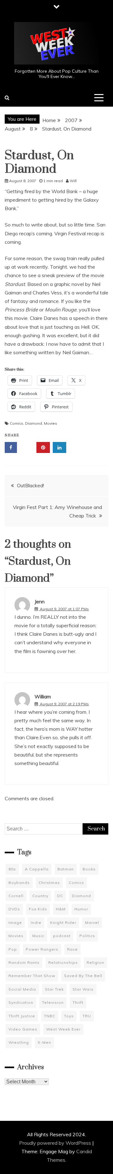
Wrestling (18, 1042)
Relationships (63, 962)
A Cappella (37, 869)
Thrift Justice (21, 1016)
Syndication (20, 1002)
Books (89, 869)
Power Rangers (42, 949)
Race (72, 949)
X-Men (44, 1042)
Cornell (16, 895)
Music (38, 935)
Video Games (22, 1029)
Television (53, 1002)
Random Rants (24, 962)
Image (15, 922)
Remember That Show (31, 975)
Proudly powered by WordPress (55, 1143)
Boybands (19, 882)
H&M (61, 909)
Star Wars (83, 989)
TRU (87, 1016)
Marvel (92, 922)
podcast (62, 935)
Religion (95, 962)
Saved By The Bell (83, 975)
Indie (36, 922)
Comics (16, 423)
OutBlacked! (30, 485)
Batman (65, 869)
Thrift (78, 1002)
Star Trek (54, 989)
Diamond (33, 423)
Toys (69, 1016)
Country (40, 895)
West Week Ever (63, 1029)
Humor (81, 909)
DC (60, 895)
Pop (12, 949)
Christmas (49, 882)
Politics (87, 935)
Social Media (22, 989)
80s (12, 869)
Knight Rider (63, 922)
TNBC (49, 1016)
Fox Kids (38, 909)
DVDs (14, 909)
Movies (50, 423)
